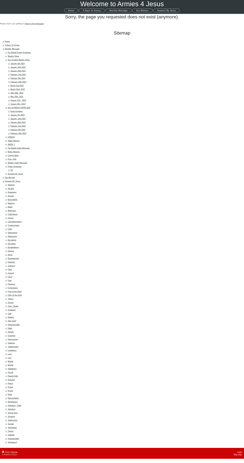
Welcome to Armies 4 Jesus (122, 4)
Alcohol (11, 189)
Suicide (11, 424)
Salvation (11, 409)
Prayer (10, 391)
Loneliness (12, 350)
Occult (10, 372)
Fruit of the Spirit (14, 291)
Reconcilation (13, 398)
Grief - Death (13, 306)
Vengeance (12, 442)
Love (10, 354)
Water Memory (14, 141)
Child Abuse (13, 214)
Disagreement (13, 258)
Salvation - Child (14, 405)
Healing (11, 317)
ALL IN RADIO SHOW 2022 (19, 108)
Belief (10, 207)
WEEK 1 (11, 144)
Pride (10, 394)
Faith (10, 269)
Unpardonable (13, 439)
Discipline (12, 244)
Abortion (11, 185)
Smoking (11, 416)
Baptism (11, 203)
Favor (10, 277)
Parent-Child (13, 376)
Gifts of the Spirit (15, 295)
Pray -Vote (12, 159)
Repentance (13, 402)
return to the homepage (34, 24)
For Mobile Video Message (19, 148)
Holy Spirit (12, 321)
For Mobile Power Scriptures (19, 52)
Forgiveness (13, 288)
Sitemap (14, 452)
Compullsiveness (15, 222)
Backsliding (12, 200)
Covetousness (13, 225)
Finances (11, 284)
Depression (12, 236)
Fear (9, 280)
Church (11, 218)
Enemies (11, 262)
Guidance (12, 310)
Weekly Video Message (17, 163)
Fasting (11, 273)
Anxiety (11, 196)
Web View (238, 454)
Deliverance (12, 233)
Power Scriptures (15, 166)
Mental (10, 365)
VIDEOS (11, 137)
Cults (10, 229)
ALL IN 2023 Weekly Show (19, 60)
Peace (10, 383)
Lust (9, 358)
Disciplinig (12, 240)
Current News (13, 155)
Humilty (11, 332)
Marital (10, 361)
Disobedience (13, 247)
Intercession (13, 339)
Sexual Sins (13, 413)
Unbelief (11, 435)
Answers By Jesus (15, 174)
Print (7, 452)
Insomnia (11, 336)
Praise (10, 387)
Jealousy (11, 266)
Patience (11, 380)
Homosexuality (14, 325)
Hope (10, 328)
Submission (12, 420)
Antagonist (12, 192)
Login (240, 452)
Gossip (11, 303)
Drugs (10, 255)
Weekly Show (13, 56)
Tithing (10, 299)
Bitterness (12, 211)
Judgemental (13, 347)
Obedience (12, 369)
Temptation (12, 428)
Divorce (11, 251)
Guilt (10, 314)
